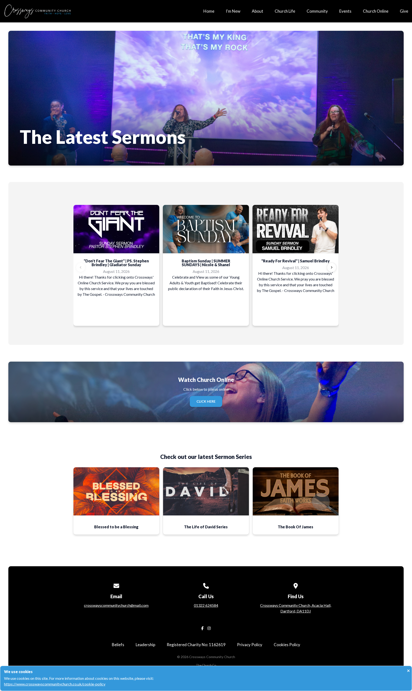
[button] (116, 501)
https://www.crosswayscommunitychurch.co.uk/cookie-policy (54, 684)
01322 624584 (206, 605)
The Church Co (206, 665)
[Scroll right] (331, 267)
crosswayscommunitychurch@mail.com (116, 605)
